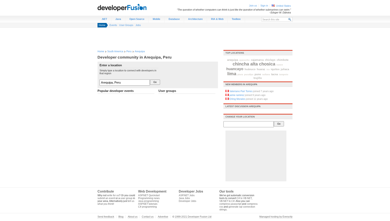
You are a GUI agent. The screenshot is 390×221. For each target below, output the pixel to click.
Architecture (195, 19)
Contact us (148, 216)
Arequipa (140, 51)
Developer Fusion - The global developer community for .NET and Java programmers (132, 7)
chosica (267, 63)
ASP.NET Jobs (187, 195)
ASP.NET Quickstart (149, 195)
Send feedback (106, 216)
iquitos (275, 69)
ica (268, 69)
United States (283, 5)
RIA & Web (217, 19)
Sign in (264, 5)
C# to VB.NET (244, 198)
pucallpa (248, 74)
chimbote (282, 59)
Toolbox (236, 19)
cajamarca (257, 59)
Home (102, 25)
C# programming (147, 206)
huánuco (250, 69)
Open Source (136, 19)
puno (258, 74)
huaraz (261, 69)
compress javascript (230, 203)
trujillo (258, 77)
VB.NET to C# (227, 201)
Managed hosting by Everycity (275, 216)
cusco (279, 64)
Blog (121, 216)
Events (113, 25)
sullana (266, 74)
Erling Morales (237, 99)
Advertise (163, 216)
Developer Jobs (187, 201)
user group (126, 198)
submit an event (106, 198)
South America (115, 51)
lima (231, 73)
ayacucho (244, 60)
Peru (129, 51)
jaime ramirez (236, 95)
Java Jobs (184, 198)
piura (240, 74)
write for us (113, 195)
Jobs (138, 25)
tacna (274, 74)
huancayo (234, 69)
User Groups (126, 25)
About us (133, 216)
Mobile (156, 19)
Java (118, 19)
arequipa (232, 59)
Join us (253, 5)
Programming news (149, 198)
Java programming (148, 201)
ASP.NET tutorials (147, 203)
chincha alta (245, 63)
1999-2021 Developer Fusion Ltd (193, 216)
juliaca (285, 69)
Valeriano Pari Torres (240, 91)
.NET (104, 19)
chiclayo (270, 59)
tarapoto (283, 74)
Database (174, 19)
